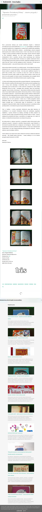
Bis (9, 256)
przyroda (31, 284)
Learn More (19, 510)
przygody (26, 284)
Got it (24, 510)
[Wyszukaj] (22, 2)
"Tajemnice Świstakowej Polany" (9, 251)
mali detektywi (20, 284)
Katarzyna (15, 284)
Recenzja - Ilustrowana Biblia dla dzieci (15, 356)
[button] (3, 18)
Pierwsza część (23, 46)
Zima (35, 284)
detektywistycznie (8, 284)
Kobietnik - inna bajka (11, 2)
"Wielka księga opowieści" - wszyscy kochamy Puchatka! (18, 337)
